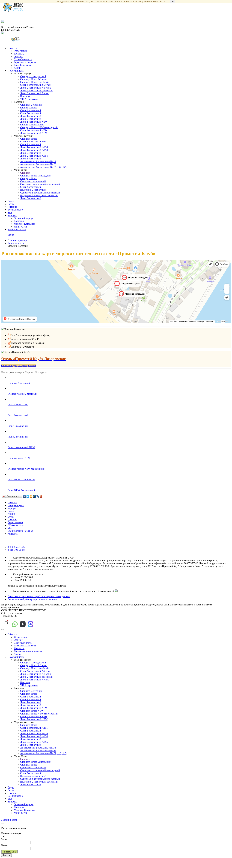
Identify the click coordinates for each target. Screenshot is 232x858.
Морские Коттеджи (24, 223)
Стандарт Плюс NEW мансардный (39, 127)
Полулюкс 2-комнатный (33, 189)
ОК (172, 1)
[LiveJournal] (37, 496)
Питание (12, 206)
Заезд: (4, 839)
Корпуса (12, 215)
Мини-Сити (20, 226)
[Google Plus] (41, 496)
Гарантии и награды (25, 62)
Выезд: (5, 845)
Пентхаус (25, 96)
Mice (10, 528)
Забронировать (9, 819)
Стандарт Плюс (28, 107)
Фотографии (20, 50)
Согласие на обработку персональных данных (32, 599)
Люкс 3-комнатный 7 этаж (34, 93)
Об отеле (12, 48)
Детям (11, 204)
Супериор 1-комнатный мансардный (40, 184)
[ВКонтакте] (24, 496)
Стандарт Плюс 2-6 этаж (33, 79)
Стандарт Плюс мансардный (35, 175)
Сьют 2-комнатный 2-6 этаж (35, 84)
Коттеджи (19, 221)
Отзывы (18, 56)
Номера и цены (16, 70)
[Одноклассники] (31, 496)
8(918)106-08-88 (16, 549)
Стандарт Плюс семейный (34, 82)
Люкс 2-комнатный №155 (34, 155)
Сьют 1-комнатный (30, 110)
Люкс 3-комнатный (30, 158)
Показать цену (9, 852)
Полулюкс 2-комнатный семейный (39, 195)
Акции (17, 67)
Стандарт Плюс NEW (32, 124)
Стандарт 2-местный (31, 104)
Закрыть (6, 855)
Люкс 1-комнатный (30, 116)
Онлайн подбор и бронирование (18, 365)
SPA (10, 212)
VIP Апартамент (29, 99)
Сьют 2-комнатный (30, 113)
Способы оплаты (23, 59)
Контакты (19, 53)
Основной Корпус (23, 218)
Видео (11, 201)
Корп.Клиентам (22, 65)
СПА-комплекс (16, 525)
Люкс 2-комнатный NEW (34, 133)
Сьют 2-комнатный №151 (34, 141)
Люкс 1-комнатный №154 (34, 147)
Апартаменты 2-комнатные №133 (38, 164)
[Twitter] (28, 496)
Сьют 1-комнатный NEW (33, 130)
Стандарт (25, 172)
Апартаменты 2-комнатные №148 (38, 161)
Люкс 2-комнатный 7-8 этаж (35, 87)
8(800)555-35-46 (16, 547)
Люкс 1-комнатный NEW (34, 121)
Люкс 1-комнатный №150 (34, 150)
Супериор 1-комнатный (33, 181)
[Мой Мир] (34, 496)
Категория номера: (11, 833)
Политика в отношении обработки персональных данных (39, 596)
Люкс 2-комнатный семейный (36, 90)
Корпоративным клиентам (28, 651)
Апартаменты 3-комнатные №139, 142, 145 (43, 167)
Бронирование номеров (20, 531)
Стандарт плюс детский (33, 76)
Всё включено (15, 209)
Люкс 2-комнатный (30, 119)
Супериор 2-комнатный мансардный (40, 192)
